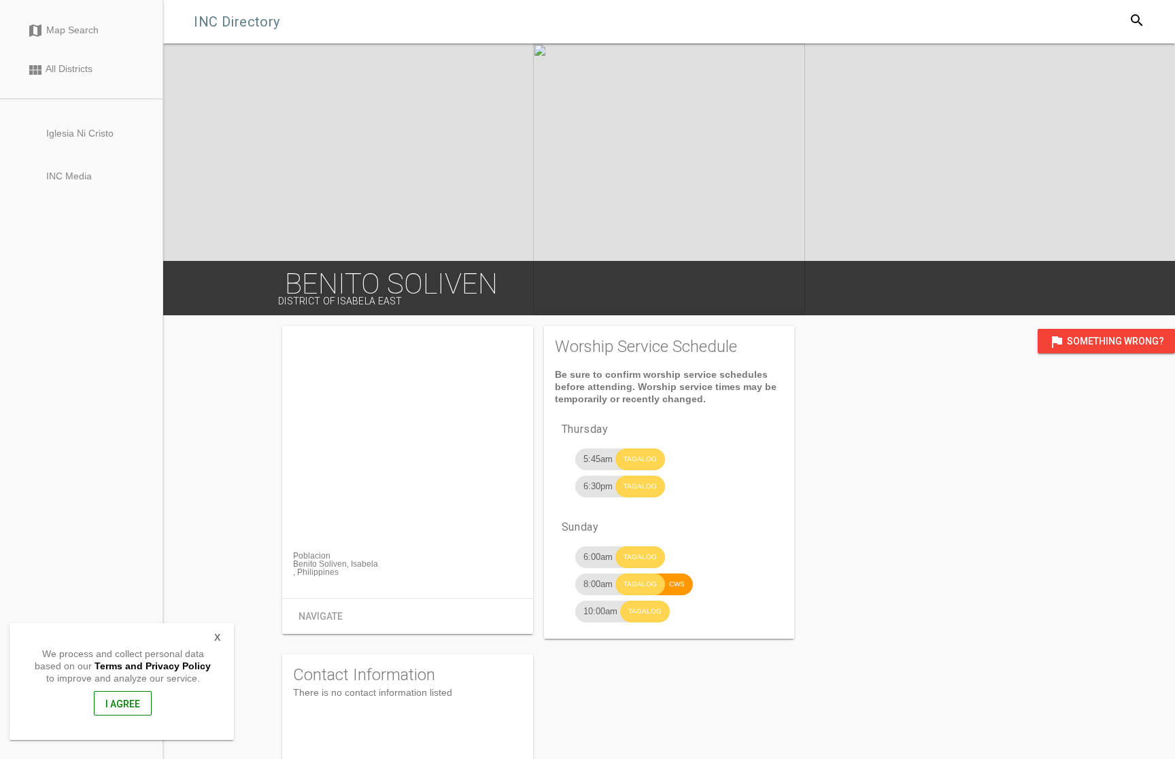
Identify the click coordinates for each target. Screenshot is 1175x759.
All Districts (59, 70)
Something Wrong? (1106, 342)
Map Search (63, 30)
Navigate (321, 616)
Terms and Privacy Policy (153, 665)
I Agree (122, 704)
